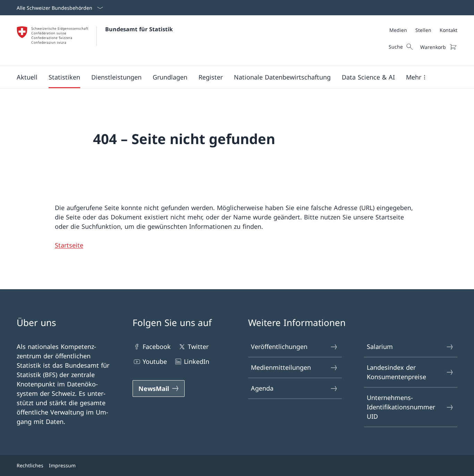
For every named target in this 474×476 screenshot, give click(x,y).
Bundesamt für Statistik (139, 29)
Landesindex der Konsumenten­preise (396, 372)
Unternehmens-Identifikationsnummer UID (401, 406)
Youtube (155, 361)
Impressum (62, 465)
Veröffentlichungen (279, 346)
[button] (27, 77)
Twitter (198, 346)
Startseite (69, 245)
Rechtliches (30, 465)
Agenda (262, 388)
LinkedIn (196, 361)
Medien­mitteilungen (281, 367)
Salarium (380, 346)
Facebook (157, 346)
